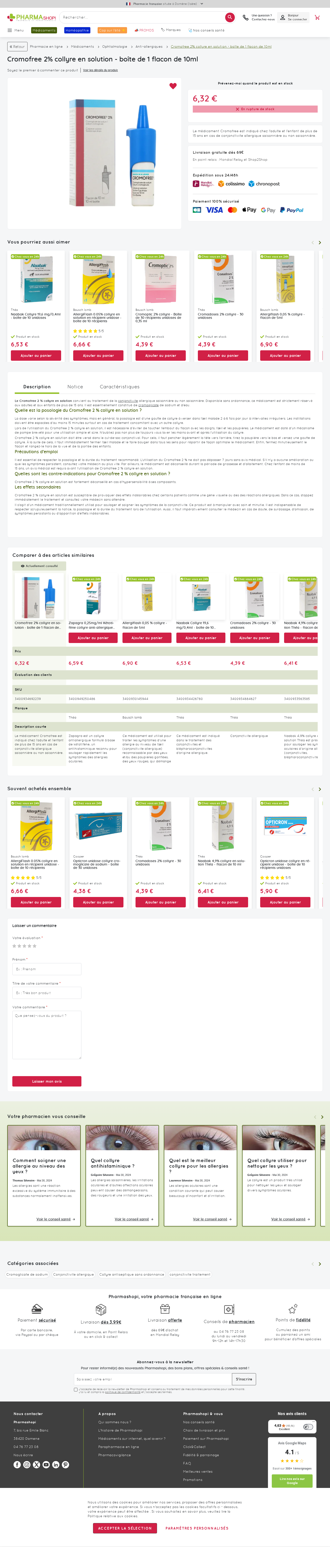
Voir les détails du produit (100, 70)
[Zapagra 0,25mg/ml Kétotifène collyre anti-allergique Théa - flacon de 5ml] (93, 596)
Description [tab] (37, 386)
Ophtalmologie (114, 46)
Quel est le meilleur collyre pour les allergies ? (198, 1165)
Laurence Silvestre (181, 1180)
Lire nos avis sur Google (292, 1481)
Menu (19, 30)
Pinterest (65, 1464)
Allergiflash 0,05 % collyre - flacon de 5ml (282, 316)
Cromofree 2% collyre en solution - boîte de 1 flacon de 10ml (38, 625)
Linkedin (55, 1464)
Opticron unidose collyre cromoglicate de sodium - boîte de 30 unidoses (97, 864)
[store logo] (31, 18)
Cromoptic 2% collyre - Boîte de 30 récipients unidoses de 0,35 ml (159, 318)
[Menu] (313, 1423)
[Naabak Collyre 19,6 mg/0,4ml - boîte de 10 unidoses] (200, 596)
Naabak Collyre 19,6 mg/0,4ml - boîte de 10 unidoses (36, 316)
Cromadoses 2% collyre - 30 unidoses (221, 316)
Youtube (46, 1464)
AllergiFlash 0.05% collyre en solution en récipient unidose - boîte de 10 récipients (97, 318)
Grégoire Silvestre (102, 1174)
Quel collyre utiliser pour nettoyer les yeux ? (277, 1163)
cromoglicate (148, 405)
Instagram (26, 1464)
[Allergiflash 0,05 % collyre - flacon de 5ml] (147, 596)
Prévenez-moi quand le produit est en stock (255, 83)
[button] (173, 86)
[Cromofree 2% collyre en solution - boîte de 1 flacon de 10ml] (39, 596)
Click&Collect (194, 1447)
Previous (313, 242)
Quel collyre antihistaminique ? (113, 1163)
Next (320, 242)
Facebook (17, 1464)
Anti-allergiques (149, 46)
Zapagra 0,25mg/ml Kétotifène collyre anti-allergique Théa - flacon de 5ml (91, 625)
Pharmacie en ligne (46, 46)
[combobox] (147, 17)
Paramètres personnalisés (196, 1528)
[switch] (308, 1427)
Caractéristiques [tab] (120, 386)
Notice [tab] (75, 386)
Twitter (36, 1464)
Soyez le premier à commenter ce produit (42, 70)
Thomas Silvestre (24, 1180)
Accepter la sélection (125, 1528)
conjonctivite (128, 401)
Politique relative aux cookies (112, 1516)
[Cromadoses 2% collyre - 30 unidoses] (254, 596)
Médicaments (82, 46)
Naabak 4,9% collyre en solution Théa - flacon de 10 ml (221, 862)
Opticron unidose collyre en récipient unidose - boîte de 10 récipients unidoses (285, 864)
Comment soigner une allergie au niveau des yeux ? (39, 1165)
